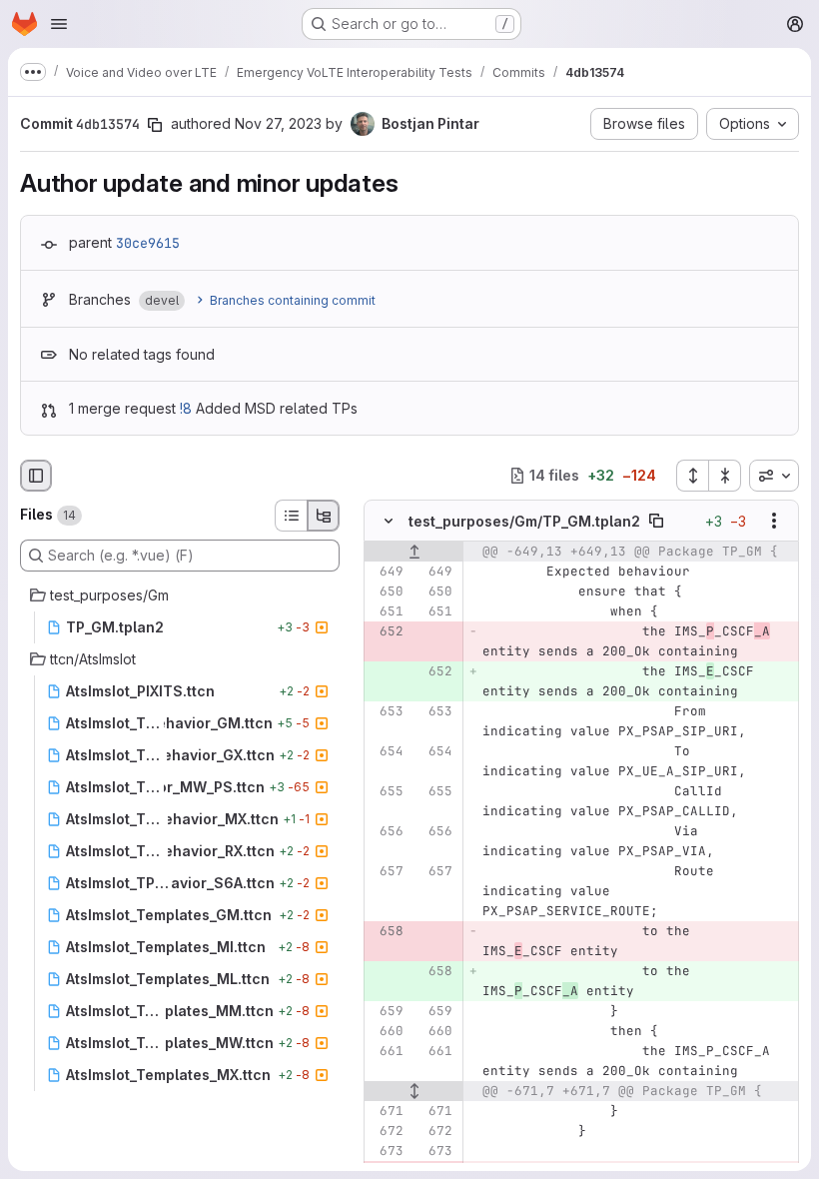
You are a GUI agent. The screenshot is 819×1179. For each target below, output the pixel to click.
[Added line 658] (435, 971)
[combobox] (774, 476)
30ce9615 (148, 243)
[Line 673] (387, 1151)
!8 (186, 408)
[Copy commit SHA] (155, 125)
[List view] (291, 516)
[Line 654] (387, 751)
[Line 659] (387, 1011)
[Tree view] (324, 516)
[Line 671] (387, 1111)
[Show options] (774, 521)
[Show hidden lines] (414, 1091)
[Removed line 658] (387, 931)
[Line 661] (387, 1051)
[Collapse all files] (725, 476)
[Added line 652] (435, 671)
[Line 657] (387, 871)
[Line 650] (387, 591)
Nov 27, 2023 (278, 123)
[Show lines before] (414, 552)
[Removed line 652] (387, 631)
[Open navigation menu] (59, 24)
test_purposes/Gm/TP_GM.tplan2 (524, 521)
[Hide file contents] (389, 521)
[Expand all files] (692, 476)
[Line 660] (387, 1031)
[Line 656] (387, 831)
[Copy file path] (656, 521)
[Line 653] (387, 711)
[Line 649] (387, 572)
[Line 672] (387, 1131)
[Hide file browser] (36, 476)
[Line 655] (387, 791)
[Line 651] (387, 611)
